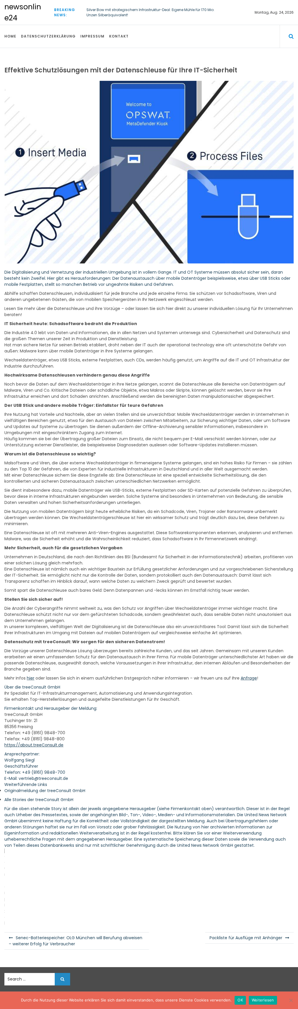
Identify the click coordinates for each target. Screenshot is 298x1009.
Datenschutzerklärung (48, 36)
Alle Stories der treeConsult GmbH (38, 800)
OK (240, 1000)
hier (30, 678)
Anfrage (249, 678)
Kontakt (119, 36)
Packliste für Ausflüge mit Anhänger (246, 938)
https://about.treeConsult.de (33, 745)
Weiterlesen (263, 1000)
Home (10, 36)
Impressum (92, 36)
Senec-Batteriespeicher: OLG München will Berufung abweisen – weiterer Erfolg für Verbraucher (75, 941)
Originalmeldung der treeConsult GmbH (44, 791)
